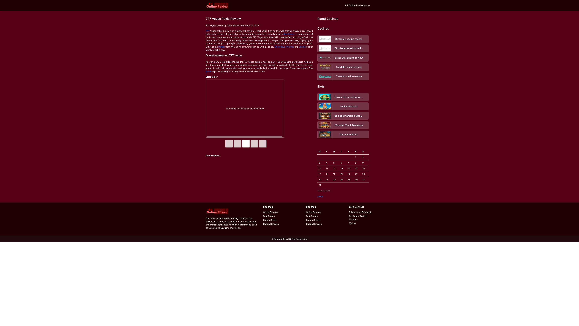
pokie (208, 71)
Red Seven (288, 34)
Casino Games (270, 220)
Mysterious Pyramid (284, 46)
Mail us (352, 223)
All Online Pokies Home (357, 5)
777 (207, 31)
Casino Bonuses (271, 224)
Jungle (302, 46)
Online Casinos (270, 212)
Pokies (221, 46)
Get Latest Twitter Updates (358, 218)
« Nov (320, 196)
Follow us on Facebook (360, 212)
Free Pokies (269, 216)
